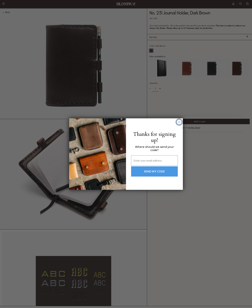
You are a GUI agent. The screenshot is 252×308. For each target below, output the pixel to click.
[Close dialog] (179, 122)
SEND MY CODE (154, 171)
